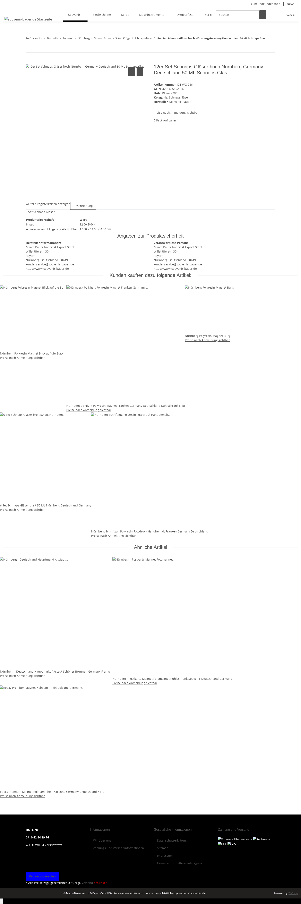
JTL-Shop (293, 893)
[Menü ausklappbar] (8, 11)
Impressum (165, 856)
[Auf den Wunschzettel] (140, 71)
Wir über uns (102, 840)
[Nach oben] (1, 901)
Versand (87, 883)
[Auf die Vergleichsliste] (131, 71)
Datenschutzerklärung (172, 840)
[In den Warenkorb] (29, 61)
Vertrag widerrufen (42, 876)
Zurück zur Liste (35, 38)
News (290, 4)
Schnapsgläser (179, 97)
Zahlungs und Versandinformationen (118, 848)
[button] (272, 15)
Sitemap (162, 848)
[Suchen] (262, 14)
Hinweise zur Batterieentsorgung (179, 863)
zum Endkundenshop (265, 4)
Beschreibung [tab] (83, 206)
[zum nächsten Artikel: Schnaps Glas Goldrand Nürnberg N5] (268, 48)
